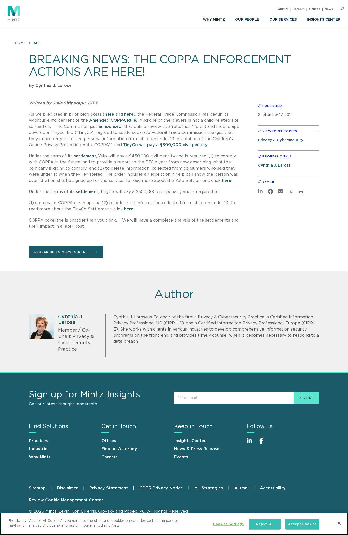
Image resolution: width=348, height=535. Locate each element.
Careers (298, 9)
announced (110, 127)
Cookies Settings (228, 524)
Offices (314, 9)
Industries (39, 449)
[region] (174, 524)
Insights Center (323, 19)
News (329, 9)
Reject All (265, 524)
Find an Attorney (119, 449)
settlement (85, 156)
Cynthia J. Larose (53, 86)
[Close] (339, 523)
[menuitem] (214, 19)
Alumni (283, 9)
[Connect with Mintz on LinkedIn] (252, 443)
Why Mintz (214, 19)
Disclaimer (67, 488)
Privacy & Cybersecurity (280, 140)
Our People (247, 19)
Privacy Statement (108, 488)
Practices (38, 441)
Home (20, 43)
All (37, 43)
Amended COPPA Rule (112, 120)
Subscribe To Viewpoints (59, 252)
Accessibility (273, 488)
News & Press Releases (197, 449)
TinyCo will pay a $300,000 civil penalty (165, 145)
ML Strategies (208, 488)
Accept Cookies (302, 524)
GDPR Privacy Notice (161, 488)
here (109, 114)
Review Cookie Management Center (66, 500)
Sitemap (37, 488)
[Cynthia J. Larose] (41, 326)
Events (181, 457)
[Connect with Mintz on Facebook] (264, 443)
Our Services (283, 19)
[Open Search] (342, 8)
